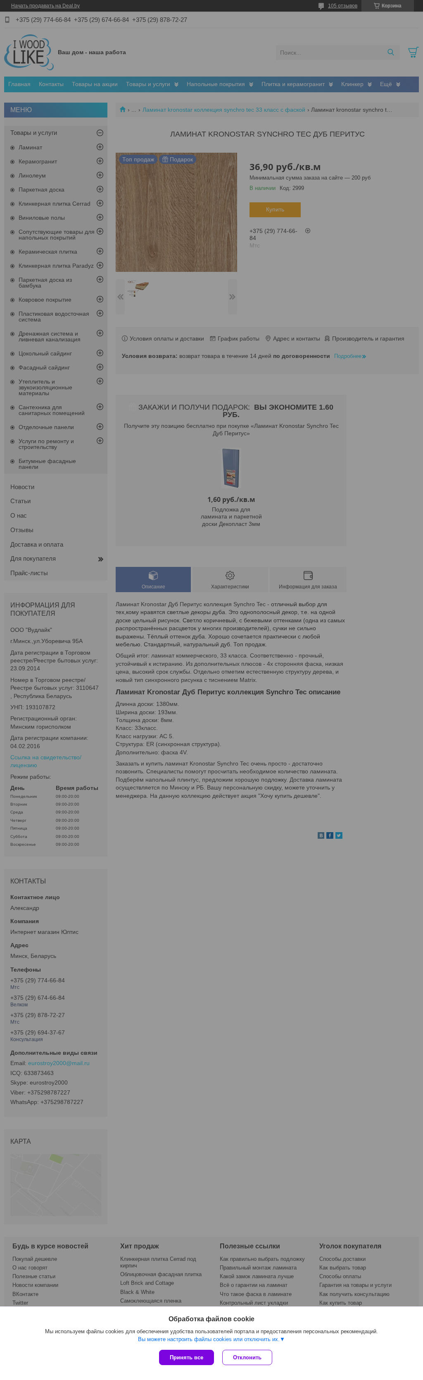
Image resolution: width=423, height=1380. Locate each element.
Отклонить (247, 1357)
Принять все (186, 1357)
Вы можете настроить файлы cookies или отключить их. (209, 1339)
